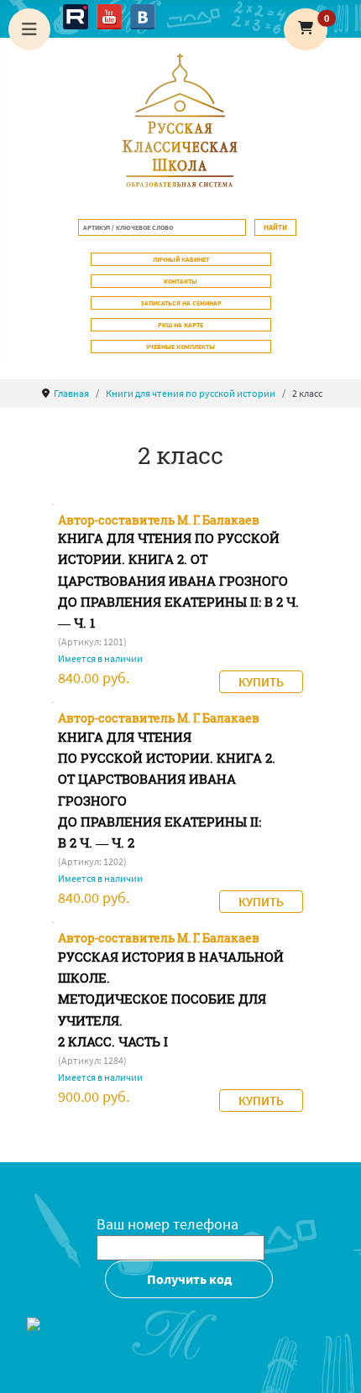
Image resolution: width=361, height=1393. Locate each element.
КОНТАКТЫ (180, 281)
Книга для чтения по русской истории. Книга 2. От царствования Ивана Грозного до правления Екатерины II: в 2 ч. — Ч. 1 (178, 580)
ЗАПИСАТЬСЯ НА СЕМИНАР (181, 303)
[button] (305, 29)
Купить (261, 682)
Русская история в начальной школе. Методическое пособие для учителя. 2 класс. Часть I (171, 999)
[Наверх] (332, 1362)
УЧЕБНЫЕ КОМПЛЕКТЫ (180, 346)
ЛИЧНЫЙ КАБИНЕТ (181, 259)
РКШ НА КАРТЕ (180, 325)
